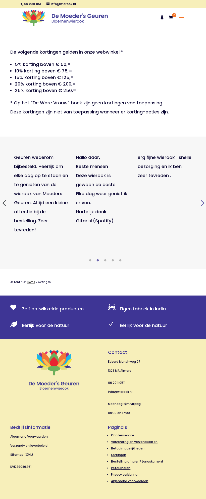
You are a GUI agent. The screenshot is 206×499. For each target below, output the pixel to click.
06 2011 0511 (116, 383)
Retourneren (120, 468)
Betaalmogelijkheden (127, 448)
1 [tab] (90, 260)
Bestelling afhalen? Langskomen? (137, 461)
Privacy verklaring (124, 474)
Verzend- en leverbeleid (28, 445)
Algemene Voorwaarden (29, 436)
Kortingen (118, 455)
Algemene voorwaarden (129, 481)
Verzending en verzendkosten (134, 442)
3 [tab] (105, 260)
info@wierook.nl (120, 392)
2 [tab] (97, 260)
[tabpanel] (41, 193)
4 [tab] (112, 260)
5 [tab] (120, 260)
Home (31, 282)
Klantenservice (122, 435)
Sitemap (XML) (21, 454)
